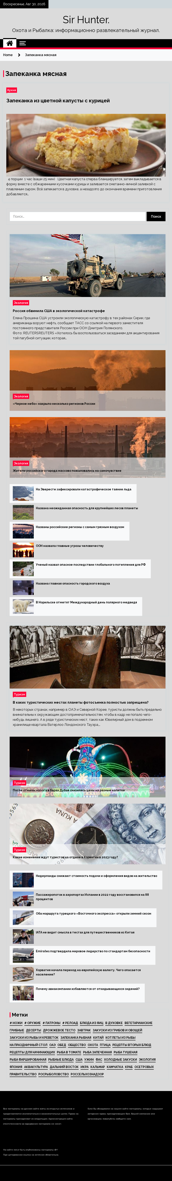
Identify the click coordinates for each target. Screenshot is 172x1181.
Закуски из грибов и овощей (117, 1030)
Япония (16, 1067)
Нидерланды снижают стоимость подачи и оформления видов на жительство (96, 876)
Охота (93, 1045)
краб (129, 1067)
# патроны (51, 1023)
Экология (21, 303)
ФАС (99, 1059)
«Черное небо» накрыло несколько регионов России (54, 403)
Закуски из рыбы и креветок (34, 1037)
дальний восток (64, 1067)
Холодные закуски (120, 1059)
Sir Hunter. (86, 20)
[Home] (9, 43)
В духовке (114, 1023)
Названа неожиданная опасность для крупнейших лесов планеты (87, 508)
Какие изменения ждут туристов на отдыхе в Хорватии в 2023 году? (65, 857)
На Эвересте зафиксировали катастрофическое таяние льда (83, 489)
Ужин (89, 1059)
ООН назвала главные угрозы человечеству (70, 545)
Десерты (33, 1030)
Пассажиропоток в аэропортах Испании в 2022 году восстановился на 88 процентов (92, 897)
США (79, 1059)
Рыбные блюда (61, 1059)
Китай (98, 1037)
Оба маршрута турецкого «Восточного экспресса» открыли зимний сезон (93, 913)
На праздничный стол (28, 1045)
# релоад (70, 1023)
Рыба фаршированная (28, 1059)
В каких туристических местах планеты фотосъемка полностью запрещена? (81, 702)
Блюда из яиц (91, 1023)
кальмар (97, 1067)
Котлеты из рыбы (121, 1037)
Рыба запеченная (97, 1052)
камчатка (115, 1067)
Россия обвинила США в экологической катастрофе (59, 311)
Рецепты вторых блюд (131, 1045)
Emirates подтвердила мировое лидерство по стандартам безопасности (93, 951)
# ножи (16, 1023)
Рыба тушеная (125, 1052)
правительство (23, 1074)
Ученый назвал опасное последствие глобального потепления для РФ (91, 564)
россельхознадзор (87, 1074)
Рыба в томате (69, 1052)
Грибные (17, 1030)
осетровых (144, 1067)
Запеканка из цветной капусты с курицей (58, 101)
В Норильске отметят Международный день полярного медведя (86, 602)
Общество (77, 1045)
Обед (61, 1045)
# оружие (32, 1023)
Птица (105, 1045)
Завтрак (84, 1030)
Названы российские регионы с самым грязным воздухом (80, 527)
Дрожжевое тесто (59, 1030)
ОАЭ (52, 1045)
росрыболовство (53, 1074)
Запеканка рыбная (75, 1037)
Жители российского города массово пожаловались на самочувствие (67, 470)
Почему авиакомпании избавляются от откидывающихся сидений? (87, 989)
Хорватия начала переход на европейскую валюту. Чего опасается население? (88, 972)
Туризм (19, 694)
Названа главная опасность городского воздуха (73, 583)
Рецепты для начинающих (32, 1052)
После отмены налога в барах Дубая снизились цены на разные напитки (69, 790)
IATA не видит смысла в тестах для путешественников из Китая (85, 932)
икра (85, 1067)
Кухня (11, 90)
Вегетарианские (138, 1023)
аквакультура (36, 1067)
